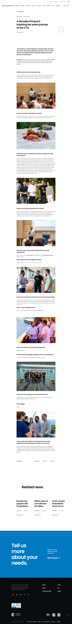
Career (43, 5)
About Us (34, 5)
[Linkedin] (12, 594)
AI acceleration (16, 5)
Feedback (39, 621)
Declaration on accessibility (32, 621)
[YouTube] (20, 594)
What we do (28, 5)
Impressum (59, 621)
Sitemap (59, 591)
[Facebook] (28, 594)
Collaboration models (53, 1)
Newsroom (48, 5)
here (23, 164)
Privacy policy (53, 621)
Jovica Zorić (19, 59)
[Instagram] (16, 594)
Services (44, 588)
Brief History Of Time (47, 255)
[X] (24, 594)
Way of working (62, 1)
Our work (39, 5)
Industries (23, 5)
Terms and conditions (46, 621)
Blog (53, 5)
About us (44, 584)
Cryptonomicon (29, 255)
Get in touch (66, 5)
